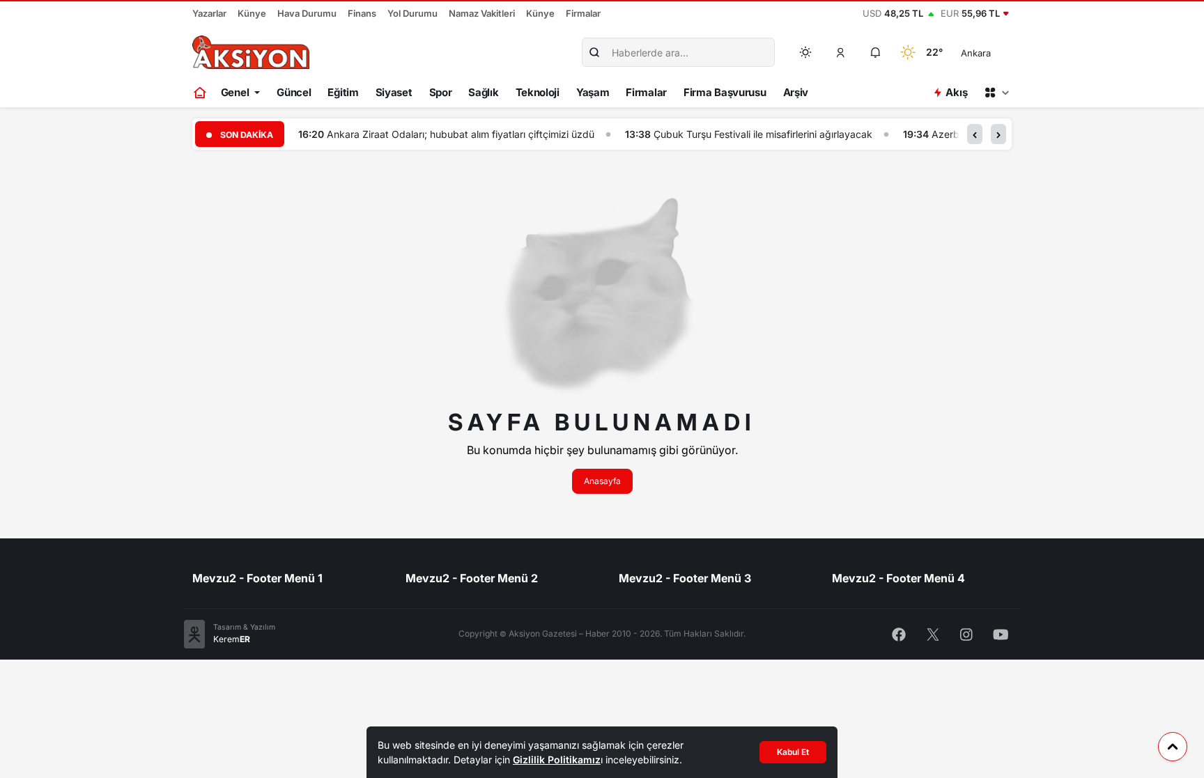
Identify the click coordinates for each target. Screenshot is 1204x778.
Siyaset (394, 92)
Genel (235, 92)
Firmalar (583, 13)
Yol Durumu (412, 13)
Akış (956, 92)
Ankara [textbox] (976, 53)
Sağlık (483, 92)
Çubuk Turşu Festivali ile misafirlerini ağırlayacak (763, 134)
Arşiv (796, 92)
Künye (252, 13)
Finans (362, 13)
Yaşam (593, 92)
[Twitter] (933, 633)
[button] (841, 52)
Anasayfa (602, 481)
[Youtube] (1000, 633)
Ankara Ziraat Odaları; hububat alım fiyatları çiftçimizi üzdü (460, 134)
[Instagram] (966, 633)
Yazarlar (209, 13)
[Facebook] (898, 633)
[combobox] (995, 52)
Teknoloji (537, 92)
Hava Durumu (307, 13)
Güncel (294, 92)
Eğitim (342, 92)
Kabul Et (793, 752)
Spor (440, 92)
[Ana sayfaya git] (201, 92)
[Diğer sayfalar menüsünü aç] (996, 92)
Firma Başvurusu (725, 92)
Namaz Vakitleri (482, 13)
